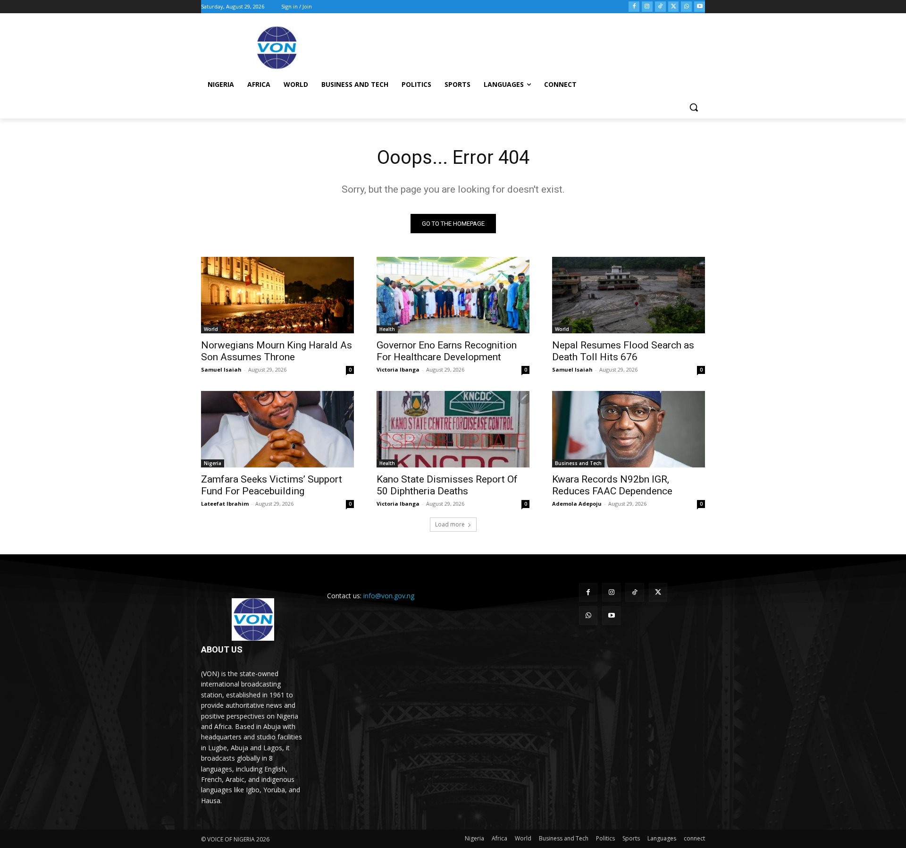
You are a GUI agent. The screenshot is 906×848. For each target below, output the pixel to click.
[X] (673, 6)
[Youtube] (699, 6)
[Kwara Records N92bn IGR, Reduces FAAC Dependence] (628, 429)
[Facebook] (634, 6)
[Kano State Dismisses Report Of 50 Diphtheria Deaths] (453, 429)
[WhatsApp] (686, 6)
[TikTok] (660, 6)
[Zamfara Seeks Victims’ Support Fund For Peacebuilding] (277, 429)
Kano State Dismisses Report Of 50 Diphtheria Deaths (447, 485)
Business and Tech (578, 463)
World (211, 329)
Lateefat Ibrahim (225, 503)
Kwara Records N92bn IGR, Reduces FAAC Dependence (612, 485)
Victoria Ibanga (398, 369)
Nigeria (212, 463)
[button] (693, 107)
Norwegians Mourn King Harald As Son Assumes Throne (276, 351)
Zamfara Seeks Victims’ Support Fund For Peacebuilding (271, 485)
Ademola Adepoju (577, 503)
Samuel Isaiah (221, 369)
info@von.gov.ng (388, 595)
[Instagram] (647, 6)
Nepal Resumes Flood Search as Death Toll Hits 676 (623, 351)
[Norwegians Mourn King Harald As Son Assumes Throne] (277, 295)
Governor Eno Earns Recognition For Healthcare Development (447, 351)
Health (387, 329)
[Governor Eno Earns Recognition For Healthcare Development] (453, 295)
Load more (450, 524)
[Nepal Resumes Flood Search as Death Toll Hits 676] (628, 295)
